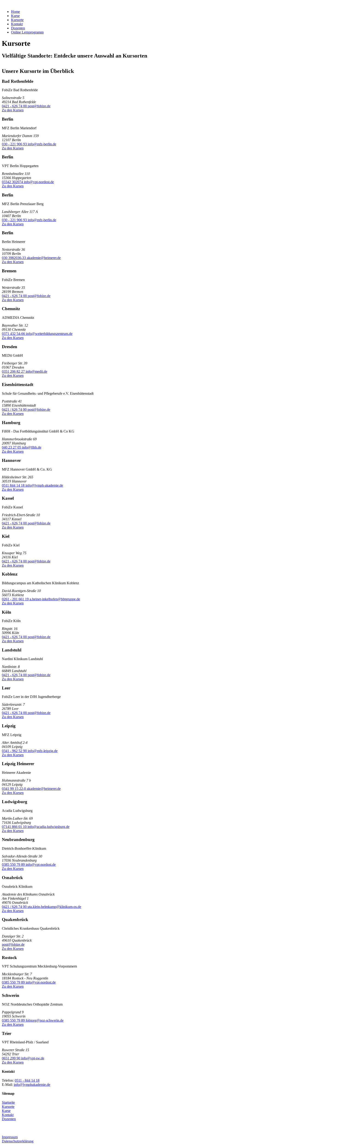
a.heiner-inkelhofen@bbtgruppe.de (55, 599)
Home (15, 12)
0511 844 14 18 (13, 485)
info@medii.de (36, 371)
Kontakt (17, 24)
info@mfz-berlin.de (42, 144)
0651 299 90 (11, 1058)
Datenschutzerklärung (17, 1141)
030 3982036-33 (14, 258)
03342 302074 (13, 182)
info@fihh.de (31, 447)
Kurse (15, 16)
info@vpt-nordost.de (39, 182)
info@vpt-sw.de (32, 1058)
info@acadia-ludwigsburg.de (48, 827)
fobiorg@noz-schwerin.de (45, 1020)
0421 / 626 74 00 (15, 409)
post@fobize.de (39, 106)
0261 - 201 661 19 (16, 599)
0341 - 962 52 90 (15, 751)
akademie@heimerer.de (44, 258)
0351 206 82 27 (14, 371)
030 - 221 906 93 (15, 144)
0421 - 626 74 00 (15, 106)
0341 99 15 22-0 (14, 789)
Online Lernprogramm (27, 32)
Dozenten (18, 28)
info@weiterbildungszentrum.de (49, 334)
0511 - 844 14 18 (27, 1080)
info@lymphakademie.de (32, 1084)
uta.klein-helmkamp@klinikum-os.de (54, 907)
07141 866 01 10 (15, 827)
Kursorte (17, 20)
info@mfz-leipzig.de (43, 751)
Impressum (10, 1137)
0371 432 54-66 (14, 334)
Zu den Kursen (13, 110)
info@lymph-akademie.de (44, 485)
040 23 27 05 (12, 447)
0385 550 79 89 (14, 864)
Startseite (8, 1102)
